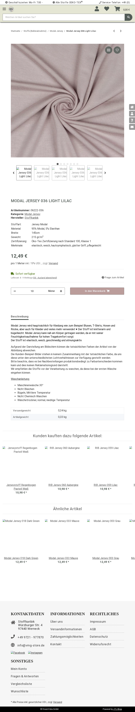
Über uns (56, 621)
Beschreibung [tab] (19, 316)
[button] (97, 9)
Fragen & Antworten (25, 676)
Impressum (98, 621)
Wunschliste (19, 691)
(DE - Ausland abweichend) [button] (45, 278)
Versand (53, 263)
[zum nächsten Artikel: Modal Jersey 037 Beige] (120, 31)
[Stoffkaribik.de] (11, 8)
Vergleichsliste (21, 684)
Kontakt (56, 644)
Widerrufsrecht (100, 644)
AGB (93, 629)
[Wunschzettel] (107, 9)
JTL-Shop (117, 709)
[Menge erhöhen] (61, 291)
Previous (13, 173)
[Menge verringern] (14, 291)
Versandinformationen (66, 629)
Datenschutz (99, 636)
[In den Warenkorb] (13, 42)
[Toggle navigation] (4, 7)
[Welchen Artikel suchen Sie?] (128, 17)
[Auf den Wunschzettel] (117, 50)
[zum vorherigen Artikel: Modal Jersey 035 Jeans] (114, 31)
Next (105, 173)
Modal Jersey (32, 214)
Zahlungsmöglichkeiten (66, 636)
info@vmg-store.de (30, 645)
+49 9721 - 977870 (31, 637)
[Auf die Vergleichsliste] (108, 50)
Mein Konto (19, 669)
